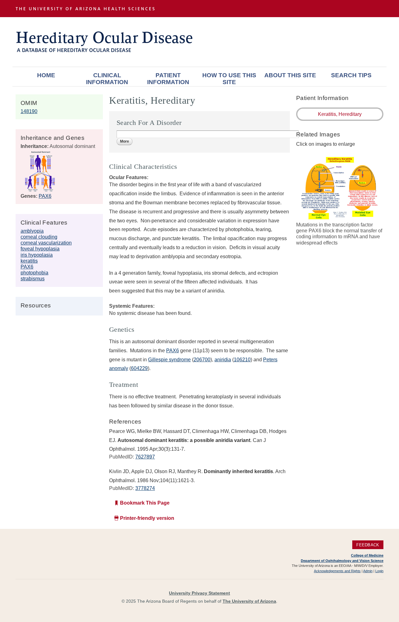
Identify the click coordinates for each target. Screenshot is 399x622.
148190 (29, 111)
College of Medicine (367, 555)
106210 (242, 359)
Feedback (367, 544)
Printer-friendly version (147, 518)
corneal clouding (39, 237)
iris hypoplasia (37, 255)
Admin (368, 571)
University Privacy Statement (199, 593)
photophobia (34, 272)
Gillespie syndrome (169, 359)
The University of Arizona (249, 601)
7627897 (145, 456)
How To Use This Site (229, 78)
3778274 (145, 488)
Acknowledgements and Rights (337, 571)
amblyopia (32, 231)
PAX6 (45, 196)
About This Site (290, 75)
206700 (202, 359)
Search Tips (351, 75)
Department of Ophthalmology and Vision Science (342, 561)
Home (46, 75)
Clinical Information (107, 78)
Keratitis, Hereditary (340, 114)
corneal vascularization (46, 242)
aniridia (222, 359)
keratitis (29, 261)
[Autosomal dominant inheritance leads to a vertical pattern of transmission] (40, 190)
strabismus (33, 278)
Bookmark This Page (145, 503)
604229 (139, 368)
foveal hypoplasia (40, 248)
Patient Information (168, 78)
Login (379, 571)
